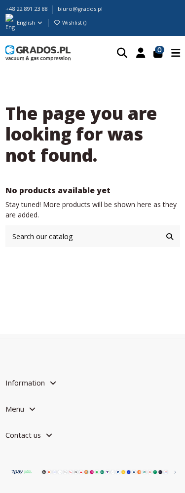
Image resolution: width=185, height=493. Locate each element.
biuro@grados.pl (80, 8)
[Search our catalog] (169, 235)
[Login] (140, 53)
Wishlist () (73, 22)
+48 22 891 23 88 (27, 8)
